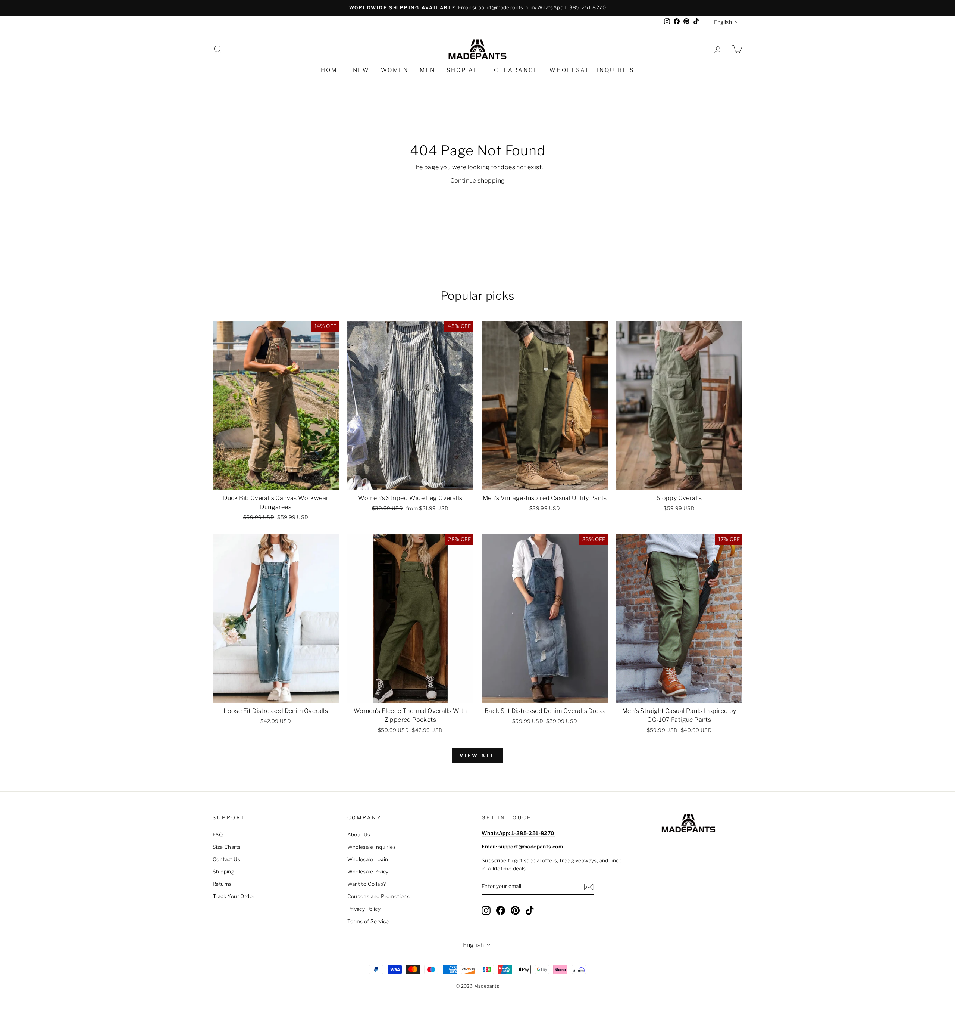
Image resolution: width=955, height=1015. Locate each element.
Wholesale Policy (368, 872)
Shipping (223, 872)
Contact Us (226, 859)
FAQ (218, 835)
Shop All (465, 70)
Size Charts (227, 847)
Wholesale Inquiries (591, 70)
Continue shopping (477, 180)
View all (477, 755)
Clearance (516, 70)
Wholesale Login (367, 859)
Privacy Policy (364, 909)
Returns (222, 884)
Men (427, 70)
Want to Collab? (366, 884)
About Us (358, 835)
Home (331, 70)
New (361, 70)
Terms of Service (368, 921)
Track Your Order (233, 896)
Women (394, 70)
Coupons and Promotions (378, 896)
